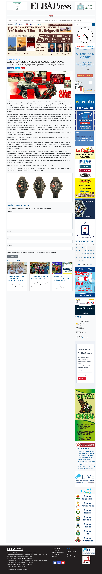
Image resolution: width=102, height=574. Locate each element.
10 (82, 250)
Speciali (54, 20)
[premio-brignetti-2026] (40, 39)
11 (85, 250)
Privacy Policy (56, 548)
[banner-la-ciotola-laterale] (85, 172)
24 (82, 257)
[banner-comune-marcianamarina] (85, 504)
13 (91, 250)
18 (85, 254)
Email (9, 238)
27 (91, 257)
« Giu (78, 264)
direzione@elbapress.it (25, 558)
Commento (10, 211)
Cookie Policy (56, 550)
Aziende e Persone (66, 20)
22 (76, 257)
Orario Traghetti (71, 551)
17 (82, 254)
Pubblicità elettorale (58, 552)
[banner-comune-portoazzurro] (85, 539)
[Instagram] (59, 562)
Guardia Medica (71, 556)
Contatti (77, 20)
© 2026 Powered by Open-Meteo (82, 337)
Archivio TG (39, 20)
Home (10, 20)
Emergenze (70, 555)
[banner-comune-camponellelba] (85, 497)
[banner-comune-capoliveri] (85, 511)
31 (82, 260)
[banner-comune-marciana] (85, 525)
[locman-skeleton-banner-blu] (85, 208)
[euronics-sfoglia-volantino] (85, 102)
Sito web (9, 245)
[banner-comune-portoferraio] (85, 518)
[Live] (88, 551)
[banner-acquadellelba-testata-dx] (85, 6)
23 (79, 257)
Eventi (69, 553)
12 (88, 250)
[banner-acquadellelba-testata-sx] (17, 6)
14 (93, 250)
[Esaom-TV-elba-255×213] (85, 306)
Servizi (47, 20)
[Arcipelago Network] (86, 559)
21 (93, 254)
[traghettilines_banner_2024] (85, 68)
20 (91, 254)
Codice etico (55, 554)
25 (85, 257)
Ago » (91, 264)
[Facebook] (54, 562)
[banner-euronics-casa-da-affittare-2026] (85, 282)
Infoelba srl (24, 569)
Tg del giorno (28, 20)
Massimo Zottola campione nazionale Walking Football (61, 278)
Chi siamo (17, 20)
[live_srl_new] (85, 479)
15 (76, 254)
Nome (9, 231)
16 (79, 254)
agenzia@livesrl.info (15, 564)
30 (79, 260)
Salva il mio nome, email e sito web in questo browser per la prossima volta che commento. (32, 252)
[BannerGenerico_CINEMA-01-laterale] (85, 120)
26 (88, 257)
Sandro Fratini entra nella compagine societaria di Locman (16, 278)
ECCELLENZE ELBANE (13, 59)
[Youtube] (63, 562)
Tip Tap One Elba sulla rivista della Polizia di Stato (39, 278)
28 (93, 257)
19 (88, 254)
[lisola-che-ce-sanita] (85, 229)
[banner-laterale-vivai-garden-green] (85, 415)
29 (76, 260)
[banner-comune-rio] (85, 532)
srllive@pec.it (28, 564)
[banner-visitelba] (85, 490)
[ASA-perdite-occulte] (84, 138)
